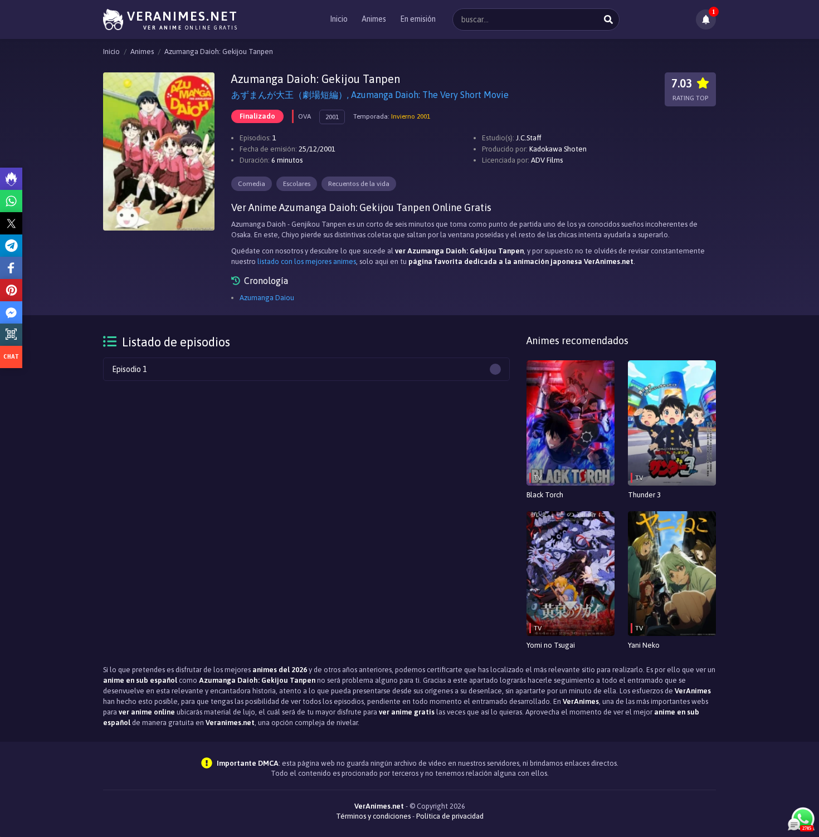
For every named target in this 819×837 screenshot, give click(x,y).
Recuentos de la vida (358, 184)
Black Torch (544, 495)
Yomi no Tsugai (550, 645)
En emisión (418, 18)
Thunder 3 (644, 495)
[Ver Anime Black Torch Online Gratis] (570, 423)
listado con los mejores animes (306, 261)
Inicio (339, 18)
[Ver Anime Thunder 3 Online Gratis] (672, 423)
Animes (374, 18)
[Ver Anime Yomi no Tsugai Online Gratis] (570, 574)
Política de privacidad (450, 816)
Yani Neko (644, 645)
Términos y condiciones (373, 816)
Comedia (251, 184)
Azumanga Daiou (267, 297)
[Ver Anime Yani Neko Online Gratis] (672, 574)
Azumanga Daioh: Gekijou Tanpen (218, 51)
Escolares (296, 184)
